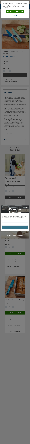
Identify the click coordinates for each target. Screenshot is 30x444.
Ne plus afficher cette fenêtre (16, 235)
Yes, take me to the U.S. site (15, 11)
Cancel (15, 15)
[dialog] (15, 9)
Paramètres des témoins (15, 224)
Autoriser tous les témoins (15, 227)
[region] (15, 222)
